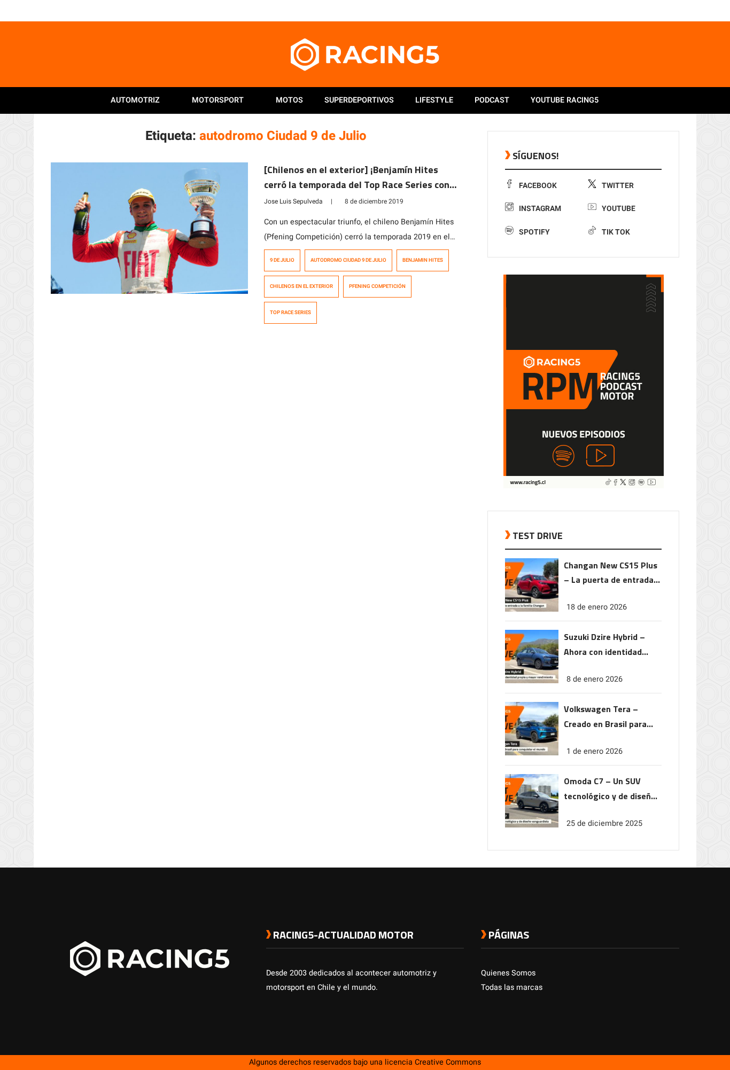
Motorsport (218, 100)
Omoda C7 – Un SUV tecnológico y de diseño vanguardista (610, 789)
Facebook (538, 185)
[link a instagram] (641, 10)
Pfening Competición (377, 286)
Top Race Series (290, 312)
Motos (289, 100)
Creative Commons (448, 1062)
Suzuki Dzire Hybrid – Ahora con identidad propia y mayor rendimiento (604, 645)
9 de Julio (282, 260)
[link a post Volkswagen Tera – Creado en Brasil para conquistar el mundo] (531, 753)
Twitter (618, 185)
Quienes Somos (508, 973)
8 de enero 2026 (594, 679)
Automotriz (135, 100)
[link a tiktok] (674, 10)
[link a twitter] (631, 10)
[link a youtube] (652, 10)
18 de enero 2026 (596, 607)
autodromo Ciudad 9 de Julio (348, 260)
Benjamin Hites (422, 260)
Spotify (534, 232)
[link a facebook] (620, 10)
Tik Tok (616, 232)
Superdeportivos (359, 100)
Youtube (618, 208)
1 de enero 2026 (594, 751)
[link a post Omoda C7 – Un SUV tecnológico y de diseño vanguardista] (531, 825)
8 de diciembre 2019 (374, 201)
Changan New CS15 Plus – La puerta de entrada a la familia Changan (612, 573)
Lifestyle (434, 100)
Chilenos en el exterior (301, 286)
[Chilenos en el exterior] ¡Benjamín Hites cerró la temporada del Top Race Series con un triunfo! (356, 184)
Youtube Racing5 (565, 100)
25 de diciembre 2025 (604, 823)
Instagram (540, 208)
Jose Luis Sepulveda (293, 201)
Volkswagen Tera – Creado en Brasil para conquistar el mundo (605, 717)
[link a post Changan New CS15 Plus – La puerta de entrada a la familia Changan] (531, 609)
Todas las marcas (511, 987)
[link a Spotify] (663, 10)
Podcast (492, 100)
